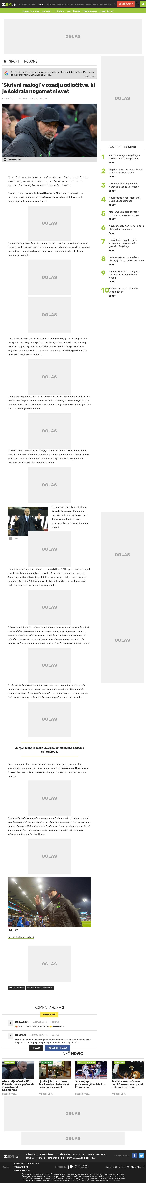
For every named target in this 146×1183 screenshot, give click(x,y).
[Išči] (137, 4)
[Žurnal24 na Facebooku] (134, 1155)
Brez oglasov (126, 4)
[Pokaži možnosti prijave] (143, 4)
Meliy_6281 (22, 1021)
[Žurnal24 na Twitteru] (141, 1155)
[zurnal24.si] (9, 4)
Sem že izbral (90, 76)
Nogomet (31, 61)
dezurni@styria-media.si (21, 937)
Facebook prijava (57, 1048)
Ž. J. (12, 98)
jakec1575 (20, 1035)
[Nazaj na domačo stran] (5, 61)
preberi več (49, 1014)
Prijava (36, 1048)
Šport (14, 61)
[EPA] (49, 902)
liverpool (48, 988)
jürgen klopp (33, 988)
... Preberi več (114, 1180)
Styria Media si (138, 1167)
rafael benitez (16, 988)
